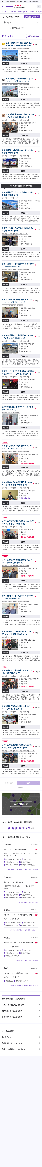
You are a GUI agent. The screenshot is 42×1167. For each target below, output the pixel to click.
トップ (4, 11)
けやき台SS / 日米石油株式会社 (28, 902)
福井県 (32, 11)
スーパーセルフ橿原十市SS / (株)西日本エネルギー (23, 869)
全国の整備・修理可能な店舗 (18, 11)
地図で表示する (33, 36)
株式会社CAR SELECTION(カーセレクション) (24, 985)
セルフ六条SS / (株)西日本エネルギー (27, 960)
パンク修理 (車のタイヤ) (15, 28)
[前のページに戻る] (3, 16)
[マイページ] (39, 6)
